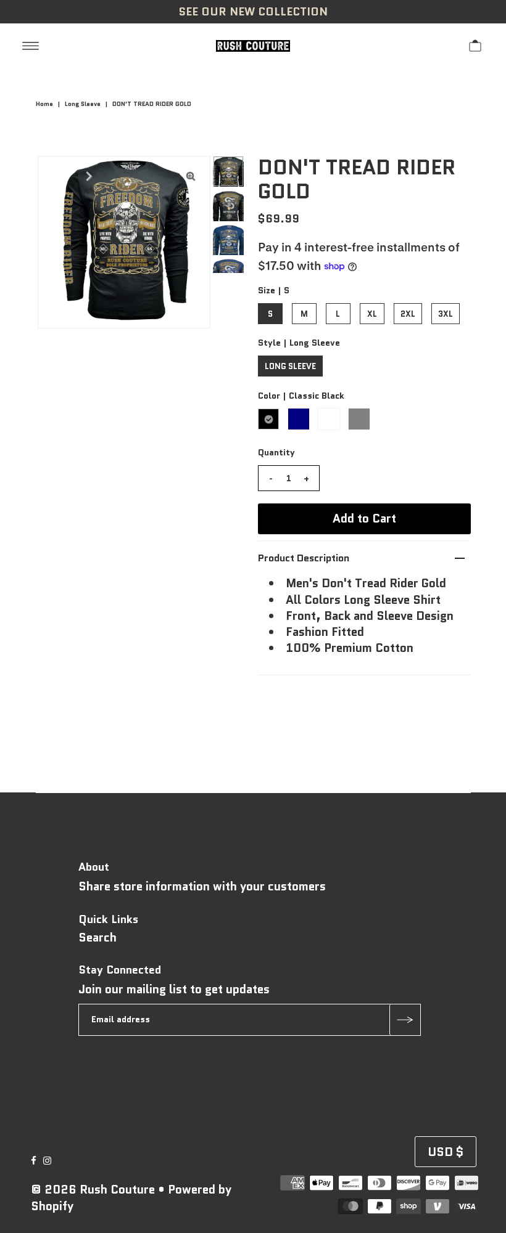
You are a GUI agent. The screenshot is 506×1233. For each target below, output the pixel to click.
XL (372, 314)
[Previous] (57, 175)
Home (44, 103)
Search (97, 937)
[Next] (87, 175)
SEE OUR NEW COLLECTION (253, 12)
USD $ (445, 1152)
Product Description (303, 558)
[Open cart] (475, 45)
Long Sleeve (83, 103)
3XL (445, 314)
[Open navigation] (30, 45)
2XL (407, 314)
